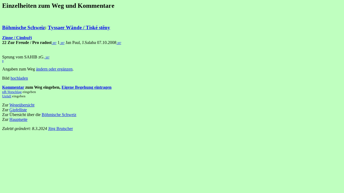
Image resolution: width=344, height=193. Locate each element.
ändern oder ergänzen (54, 69)
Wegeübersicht (21, 105)
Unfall (6, 96)
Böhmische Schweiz (23, 27)
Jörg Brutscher (60, 128)
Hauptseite (18, 119)
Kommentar (13, 87)
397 (54, 43)
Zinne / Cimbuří (17, 37)
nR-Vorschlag (12, 92)
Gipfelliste (18, 109)
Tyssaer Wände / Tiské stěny (79, 27)
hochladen (19, 78)
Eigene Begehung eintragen (87, 87)
